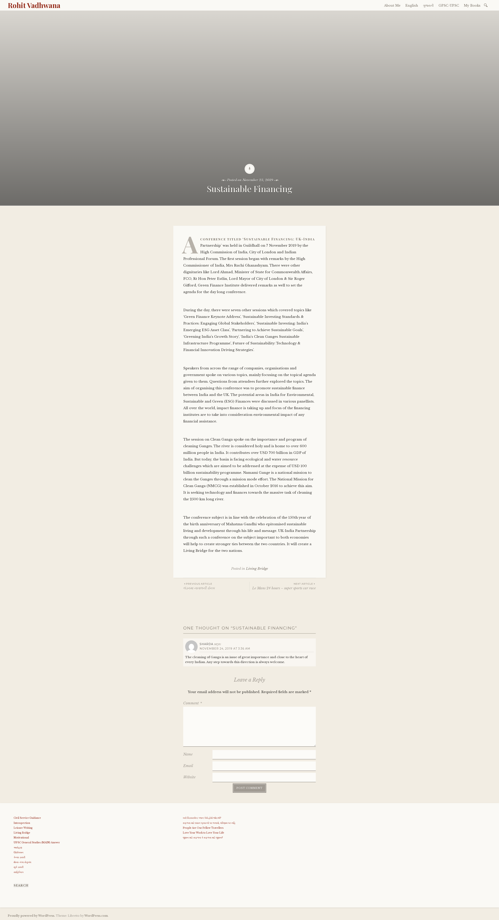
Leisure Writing (23, 827)
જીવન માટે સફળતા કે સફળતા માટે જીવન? (203, 837)
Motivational (21, 837)
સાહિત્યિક (19, 872)
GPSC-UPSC (449, 5)
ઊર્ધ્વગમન (18, 852)
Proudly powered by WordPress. (31, 915)
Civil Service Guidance (27, 817)
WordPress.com (96, 915)
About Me (392, 5)
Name (188, 754)
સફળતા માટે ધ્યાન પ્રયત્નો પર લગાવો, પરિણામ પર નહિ (209, 822)
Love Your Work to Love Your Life (203, 832)
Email (188, 766)
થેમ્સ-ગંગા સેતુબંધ (22, 862)
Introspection (22, 822)
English (411, 5)
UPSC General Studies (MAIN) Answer (37, 842)
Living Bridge (257, 569)
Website (189, 777)
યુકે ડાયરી (18, 867)
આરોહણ (18, 847)
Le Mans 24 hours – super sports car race (284, 586)
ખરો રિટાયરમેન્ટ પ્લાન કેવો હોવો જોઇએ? (202, 817)
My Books (472, 5)
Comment (192, 703)
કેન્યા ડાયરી (19, 857)
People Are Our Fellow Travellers (203, 827)
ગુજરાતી (428, 5)
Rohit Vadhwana (34, 5)
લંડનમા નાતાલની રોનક (199, 586)
